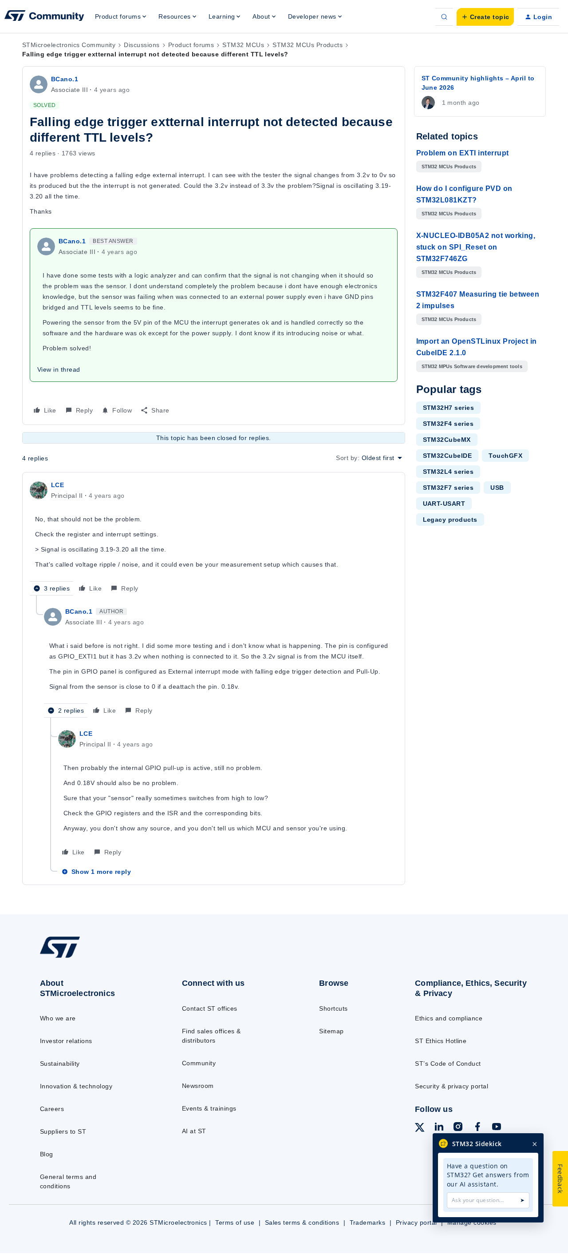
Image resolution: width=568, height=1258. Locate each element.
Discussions (141, 44)
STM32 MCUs (243, 44)
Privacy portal (416, 1222)
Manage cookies (472, 1222)
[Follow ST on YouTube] (496, 1128)
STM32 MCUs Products (307, 44)
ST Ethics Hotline (440, 1040)
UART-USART (444, 503)
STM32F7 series (448, 487)
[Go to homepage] (94, 957)
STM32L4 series (448, 471)
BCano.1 (64, 79)
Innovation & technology (76, 1086)
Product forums (191, 44)
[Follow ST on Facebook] (477, 1128)
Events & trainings (209, 1108)
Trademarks (368, 1222)
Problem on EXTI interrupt (462, 153)
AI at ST (194, 1131)
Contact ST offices (209, 1008)
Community (199, 1063)
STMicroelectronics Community (68, 44)
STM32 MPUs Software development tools (472, 366)
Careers (52, 1108)
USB (497, 487)
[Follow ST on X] (420, 1129)
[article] (214, 537)
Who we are (58, 1018)
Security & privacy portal (451, 1086)
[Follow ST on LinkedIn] (439, 1128)
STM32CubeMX (447, 439)
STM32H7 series (448, 407)
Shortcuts (333, 1008)
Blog (46, 1154)
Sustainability (60, 1063)
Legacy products (450, 519)
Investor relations (66, 1040)
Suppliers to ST (63, 1131)
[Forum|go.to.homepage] (44, 16)
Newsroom (198, 1085)
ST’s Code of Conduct (448, 1063)
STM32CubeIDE (447, 455)
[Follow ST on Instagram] (458, 1128)
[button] (485, 17)
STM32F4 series (448, 423)
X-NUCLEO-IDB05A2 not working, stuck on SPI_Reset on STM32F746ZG (476, 247)
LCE (57, 484)
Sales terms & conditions (302, 1222)
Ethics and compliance (448, 1018)
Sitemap (331, 1031)
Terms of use (234, 1222)
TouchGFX (505, 455)
